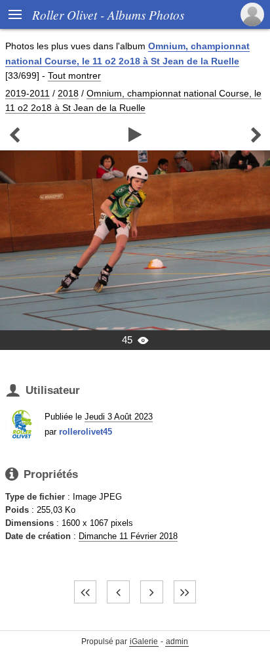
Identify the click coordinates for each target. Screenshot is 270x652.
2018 (68, 93)
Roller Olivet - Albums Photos (108, 14)
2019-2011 (27, 93)
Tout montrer (74, 75)
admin (177, 641)
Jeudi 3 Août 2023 (119, 417)
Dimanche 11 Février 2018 (128, 536)
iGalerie (144, 641)
